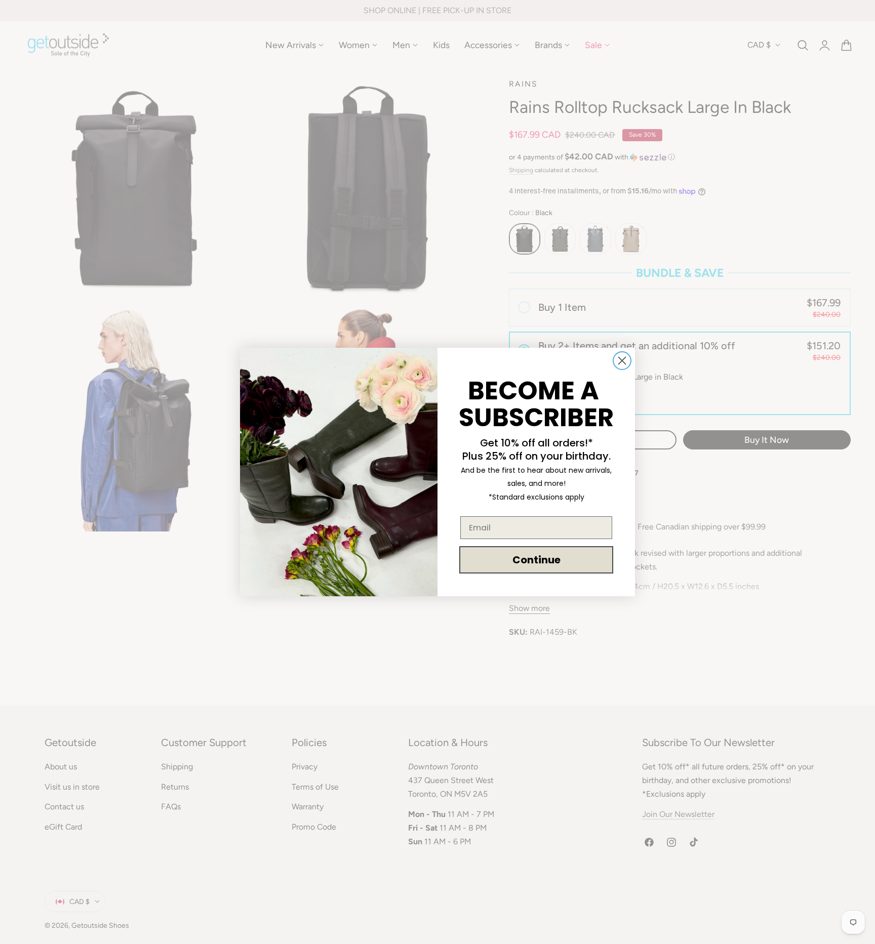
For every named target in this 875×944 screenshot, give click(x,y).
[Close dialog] (622, 361)
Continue (536, 560)
